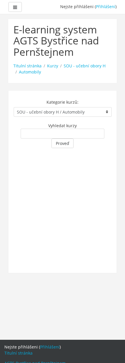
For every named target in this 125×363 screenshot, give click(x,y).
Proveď (62, 143)
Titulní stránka (27, 66)
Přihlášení (105, 6)
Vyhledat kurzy (62, 125)
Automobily (30, 72)
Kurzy (52, 66)
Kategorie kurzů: (62, 102)
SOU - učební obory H (85, 66)
